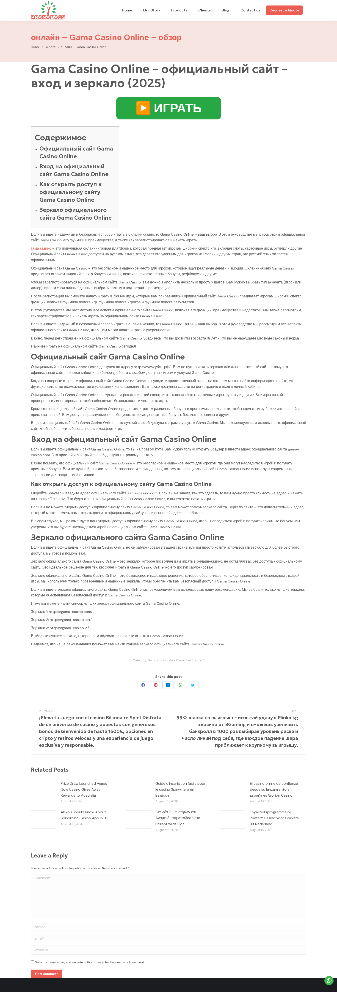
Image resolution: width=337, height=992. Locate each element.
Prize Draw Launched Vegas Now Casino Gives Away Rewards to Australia (84, 789)
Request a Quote (284, 10)
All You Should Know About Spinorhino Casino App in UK (84, 815)
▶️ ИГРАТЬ (168, 108)
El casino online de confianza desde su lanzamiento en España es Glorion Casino (274, 789)
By (168, 660)
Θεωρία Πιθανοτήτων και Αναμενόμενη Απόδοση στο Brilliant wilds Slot (177, 818)
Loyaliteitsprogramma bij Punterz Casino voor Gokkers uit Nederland (274, 818)
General (153, 660)
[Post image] (43, 791)
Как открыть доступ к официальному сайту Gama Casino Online (70, 192)
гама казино (41, 248)
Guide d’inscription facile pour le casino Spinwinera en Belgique (180, 789)
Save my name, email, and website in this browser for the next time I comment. (90, 962)
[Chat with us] (329, 980)
